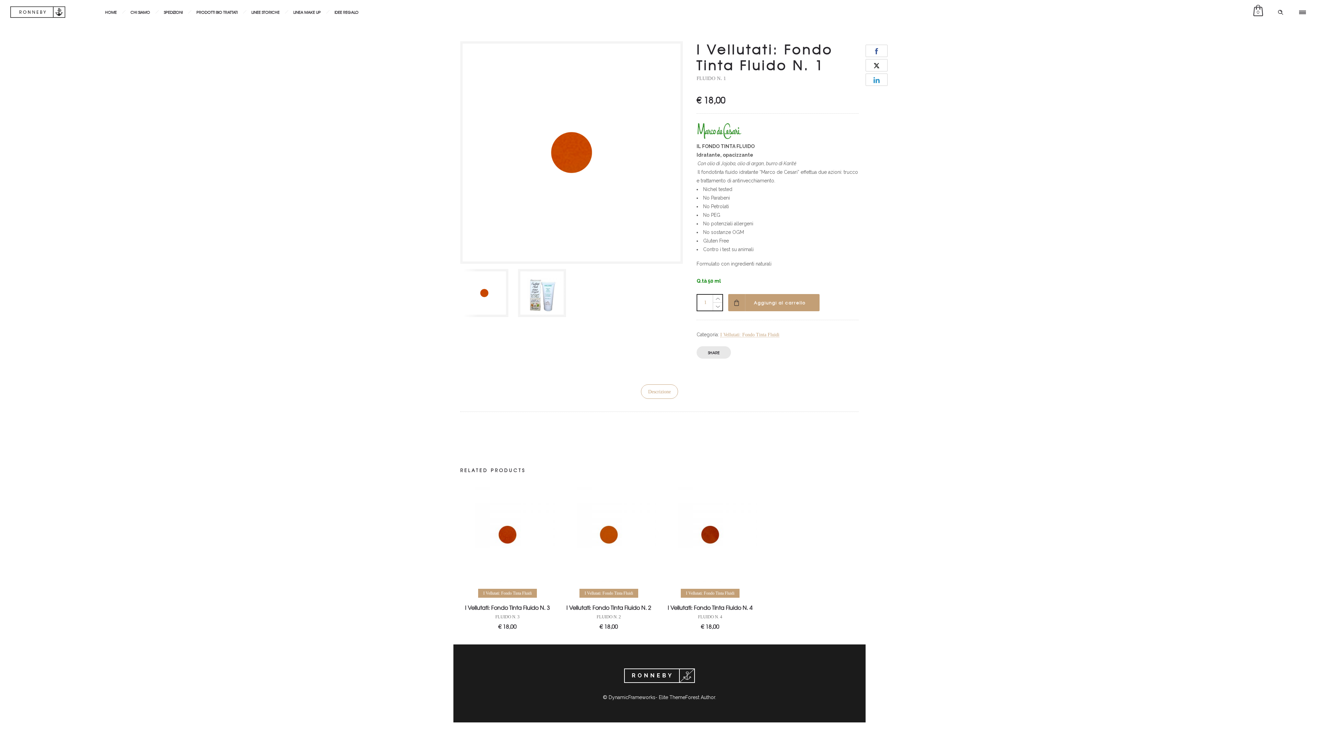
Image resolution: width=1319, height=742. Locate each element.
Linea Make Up (307, 12)
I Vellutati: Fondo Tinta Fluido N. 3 (507, 607)
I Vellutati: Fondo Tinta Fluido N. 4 (710, 607)
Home (111, 12)
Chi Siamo (140, 12)
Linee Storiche (265, 12)
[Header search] (1280, 12)
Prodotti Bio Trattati (217, 12)
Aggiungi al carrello (780, 303)
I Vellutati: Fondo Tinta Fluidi (749, 334)
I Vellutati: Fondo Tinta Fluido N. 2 (608, 607)
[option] (486, 293)
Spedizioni (173, 12)
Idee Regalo (347, 12)
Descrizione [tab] (659, 391)
